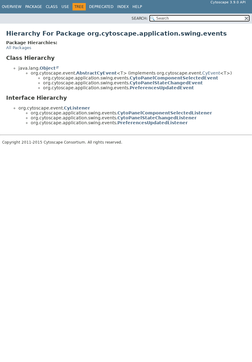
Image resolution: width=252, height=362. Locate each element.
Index (123, 7)
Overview (12, 7)
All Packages (18, 47)
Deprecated (101, 7)
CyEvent (211, 73)
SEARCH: (140, 18)
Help (137, 7)
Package (33, 7)
